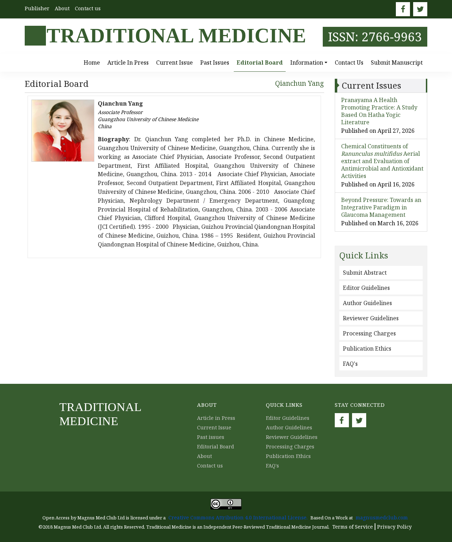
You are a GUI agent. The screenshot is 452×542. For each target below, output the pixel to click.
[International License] (226, 503)
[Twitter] (420, 9)
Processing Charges (369, 333)
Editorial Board (260, 62)
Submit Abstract (365, 272)
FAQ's (350, 364)
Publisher (37, 8)
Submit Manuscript (397, 62)
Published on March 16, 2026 (379, 223)
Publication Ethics (367, 348)
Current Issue (174, 62)
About (62, 8)
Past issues (214, 62)
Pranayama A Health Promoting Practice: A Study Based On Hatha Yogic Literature (379, 111)
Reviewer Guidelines (371, 318)
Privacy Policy (394, 526)
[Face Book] (403, 9)
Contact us (88, 8)
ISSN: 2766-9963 (375, 36)
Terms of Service (352, 526)
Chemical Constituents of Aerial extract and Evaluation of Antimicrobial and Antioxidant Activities (382, 161)
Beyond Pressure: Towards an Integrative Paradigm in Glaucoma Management (381, 207)
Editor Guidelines (366, 288)
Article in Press (128, 62)
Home (92, 62)
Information (306, 62)
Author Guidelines (367, 303)
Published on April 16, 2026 (378, 184)
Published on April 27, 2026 (378, 131)
